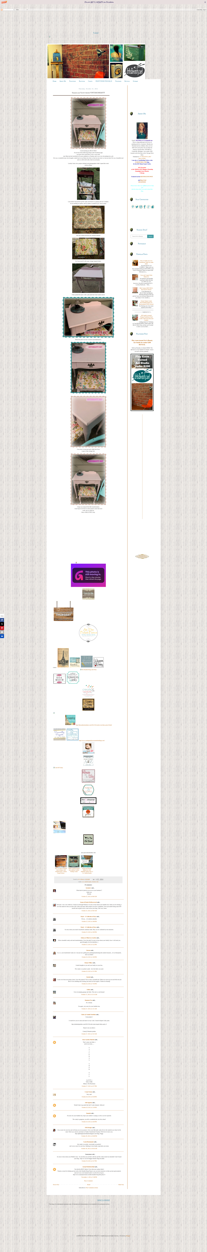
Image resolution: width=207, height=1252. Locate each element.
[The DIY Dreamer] (88, 804)
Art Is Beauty (81, 879)
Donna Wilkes (88, 962)
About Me (63, 81)
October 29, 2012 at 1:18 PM (89, 1107)
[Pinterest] (2, 628)
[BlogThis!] (98, 879)
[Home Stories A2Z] (88, 765)
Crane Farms (88, 1092)
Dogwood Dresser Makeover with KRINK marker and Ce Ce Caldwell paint (87, 871)
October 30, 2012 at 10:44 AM (89, 1148)
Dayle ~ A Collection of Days (88, 916)
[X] (2, 624)
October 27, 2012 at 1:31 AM (89, 1008)
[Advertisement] (96, 18)
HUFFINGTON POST (146, 176)
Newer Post (56, 1184)
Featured (118, 81)
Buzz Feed (143, 180)
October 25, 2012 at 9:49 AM (89, 910)
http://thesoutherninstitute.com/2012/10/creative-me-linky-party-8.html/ (94, 725)
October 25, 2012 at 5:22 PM (89, 944)
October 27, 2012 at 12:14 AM (89, 994)
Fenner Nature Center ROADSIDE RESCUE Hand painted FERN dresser (146, 302)
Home (54, 81)
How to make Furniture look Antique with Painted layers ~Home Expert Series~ (61, 871)
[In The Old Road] (88, 844)
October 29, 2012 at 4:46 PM (89, 1121)
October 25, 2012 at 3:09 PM (89, 932)
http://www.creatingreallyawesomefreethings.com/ (92, 740)
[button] (103, 2)
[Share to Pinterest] (102, 879)
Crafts (90, 81)
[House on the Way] (88, 782)
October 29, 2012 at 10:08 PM (89, 1136)
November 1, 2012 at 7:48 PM (89, 1177)
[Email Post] (93, 879)
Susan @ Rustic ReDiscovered (88, 902)
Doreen (88, 950)
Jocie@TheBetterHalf (88, 1166)
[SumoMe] (2, 636)
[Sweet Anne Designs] (88, 754)
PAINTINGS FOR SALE (104, 81)
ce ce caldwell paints (86, 881)
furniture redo (95, 881)
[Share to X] (99, 879)
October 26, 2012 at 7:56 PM (89, 983)
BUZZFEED (142, 182)
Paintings (82, 81)
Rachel (88, 977)
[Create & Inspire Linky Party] (88, 697)
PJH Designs (88, 1127)
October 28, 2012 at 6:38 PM (89, 1096)
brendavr (88, 888)
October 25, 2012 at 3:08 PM (89, 921)
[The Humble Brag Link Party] (88, 669)
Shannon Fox (88, 1000)
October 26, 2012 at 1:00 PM (89, 957)
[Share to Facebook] (101, 879)
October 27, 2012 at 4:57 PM (89, 1086)
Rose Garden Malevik (88, 1039)
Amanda (88, 1113)
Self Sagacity (88, 1102)
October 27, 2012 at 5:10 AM (89, 1034)
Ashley (88, 989)
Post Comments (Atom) (92, 1187)
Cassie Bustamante (88, 1142)
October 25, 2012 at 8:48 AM (89, 896)
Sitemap (135, 81)
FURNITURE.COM (141, 162)
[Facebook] (2, 620)
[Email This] (96, 879)
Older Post (121, 1184)
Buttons (127, 81)
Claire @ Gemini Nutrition (88, 1014)
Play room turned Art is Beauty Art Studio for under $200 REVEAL (142, 342)
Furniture (72, 81)
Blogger (128, 1235)
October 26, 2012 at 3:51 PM (89, 971)
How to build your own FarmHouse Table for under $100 (146, 262)
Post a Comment (88, 1181)
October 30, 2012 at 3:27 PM (89, 1161)
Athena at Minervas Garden (88, 938)
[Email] (2, 632)
